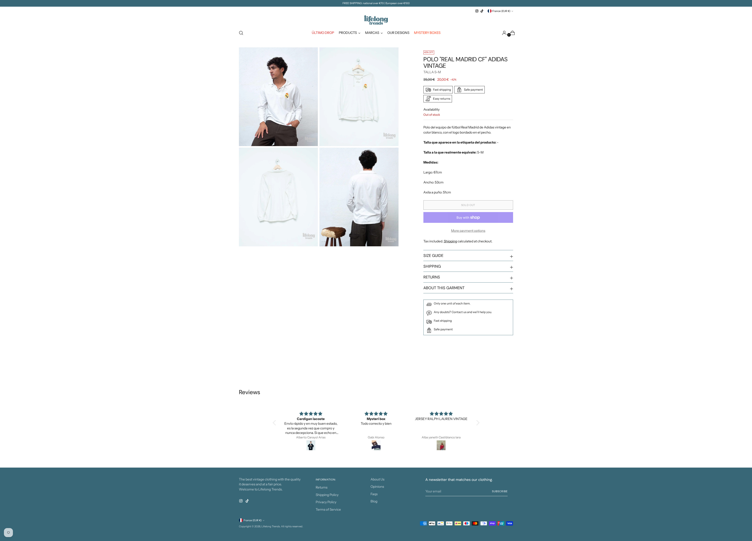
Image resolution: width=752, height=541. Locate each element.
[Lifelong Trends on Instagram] (477, 11)
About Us (377, 479)
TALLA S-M (432, 72)
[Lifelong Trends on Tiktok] (482, 11)
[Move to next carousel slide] (509, 367)
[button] (275, 422)
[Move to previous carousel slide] (500, 367)
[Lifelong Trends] (376, 20)
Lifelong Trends (270, 526)
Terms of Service (328, 509)
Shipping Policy (327, 495)
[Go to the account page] (503, 33)
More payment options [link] (468, 231)
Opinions (377, 487)
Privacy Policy (326, 502)
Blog (374, 501)
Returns (321, 487)
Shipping (450, 241)
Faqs (374, 494)
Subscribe (500, 491)
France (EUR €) (501, 11)
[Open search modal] (241, 33)
